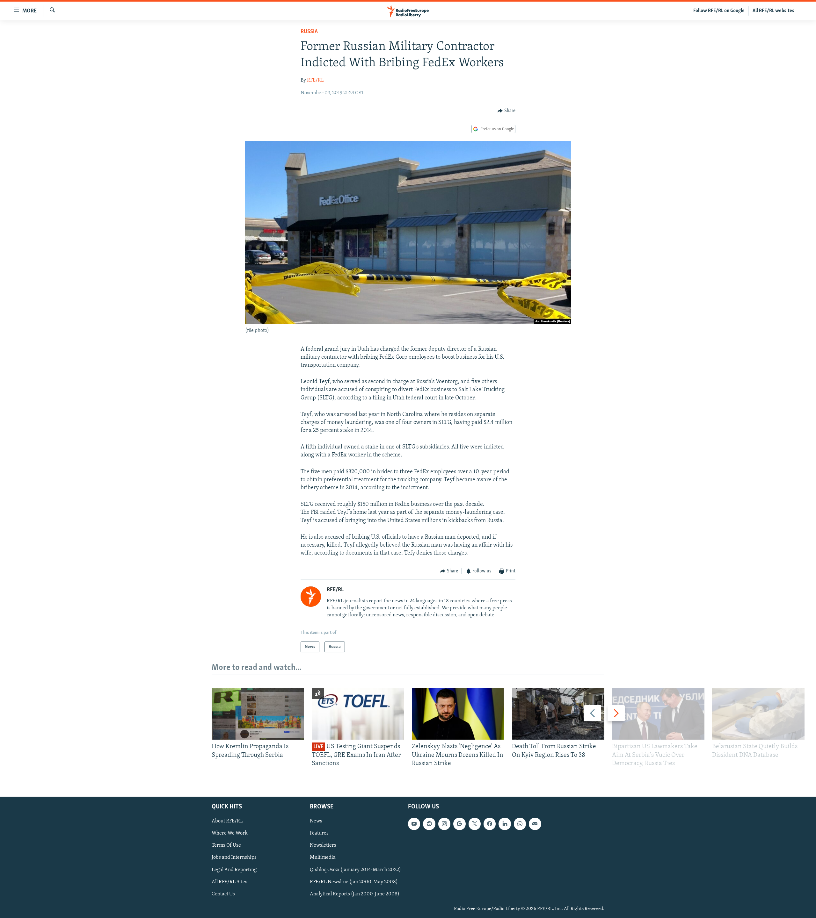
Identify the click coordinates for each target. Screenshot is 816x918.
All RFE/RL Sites (229, 882)
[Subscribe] (535, 824)
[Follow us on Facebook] (490, 824)
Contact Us (223, 894)
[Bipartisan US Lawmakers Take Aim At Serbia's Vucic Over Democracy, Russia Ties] (658, 714)
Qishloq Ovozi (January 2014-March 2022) (355, 869)
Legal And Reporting (234, 869)
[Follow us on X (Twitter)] (475, 824)
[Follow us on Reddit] (429, 824)
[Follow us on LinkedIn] (505, 824)
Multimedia (323, 857)
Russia (309, 32)
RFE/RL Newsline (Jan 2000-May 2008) (354, 882)
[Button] (506, 111)
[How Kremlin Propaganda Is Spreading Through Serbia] (258, 714)
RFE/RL (315, 80)
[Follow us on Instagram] (444, 824)
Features (319, 833)
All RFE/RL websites (773, 10)
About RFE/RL (227, 821)
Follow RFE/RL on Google (719, 10)
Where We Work (230, 833)
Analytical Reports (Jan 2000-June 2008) (354, 894)
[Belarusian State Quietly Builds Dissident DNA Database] (758, 714)
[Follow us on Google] (459, 824)
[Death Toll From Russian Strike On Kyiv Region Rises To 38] (558, 714)
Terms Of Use (226, 845)
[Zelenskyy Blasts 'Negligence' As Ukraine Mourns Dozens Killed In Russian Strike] (458, 714)
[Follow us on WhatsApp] (520, 824)
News (316, 821)
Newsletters (323, 845)
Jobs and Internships (234, 857)
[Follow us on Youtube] (414, 824)
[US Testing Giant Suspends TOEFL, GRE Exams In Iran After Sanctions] (358, 714)
